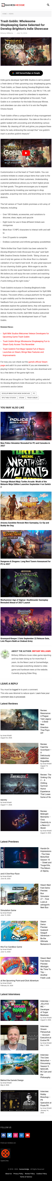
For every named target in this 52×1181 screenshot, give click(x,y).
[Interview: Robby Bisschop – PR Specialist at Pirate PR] (19, 1101)
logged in (16, 689)
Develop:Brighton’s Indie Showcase (16, 393)
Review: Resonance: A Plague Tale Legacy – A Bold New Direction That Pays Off (45, 721)
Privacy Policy (18, 1174)
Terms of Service (26, 1177)
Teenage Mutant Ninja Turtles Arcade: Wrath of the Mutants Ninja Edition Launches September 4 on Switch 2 (26, 484)
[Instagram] (15, 1135)
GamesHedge (24, 1169)
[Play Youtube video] (26, 153)
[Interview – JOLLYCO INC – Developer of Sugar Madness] (19, 1011)
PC (34, 393)
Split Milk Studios (9, 398)
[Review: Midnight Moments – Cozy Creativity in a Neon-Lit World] (19, 821)
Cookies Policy (41, 1174)
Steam (21, 398)
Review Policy (30, 1174)
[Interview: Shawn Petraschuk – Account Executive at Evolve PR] (19, 1038)
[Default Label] (22, 1135)
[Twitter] (10, 1135)
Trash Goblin (32, 398)
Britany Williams (7, 33)
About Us (8, 1174)
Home (4, 14)
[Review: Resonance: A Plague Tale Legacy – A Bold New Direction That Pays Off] (19, 720)
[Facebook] (4, 1135)
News (11, 14)
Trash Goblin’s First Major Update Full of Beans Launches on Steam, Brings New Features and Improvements (23, 352)
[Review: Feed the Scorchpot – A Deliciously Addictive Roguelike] (19, 754)
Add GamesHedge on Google (28, 73)
